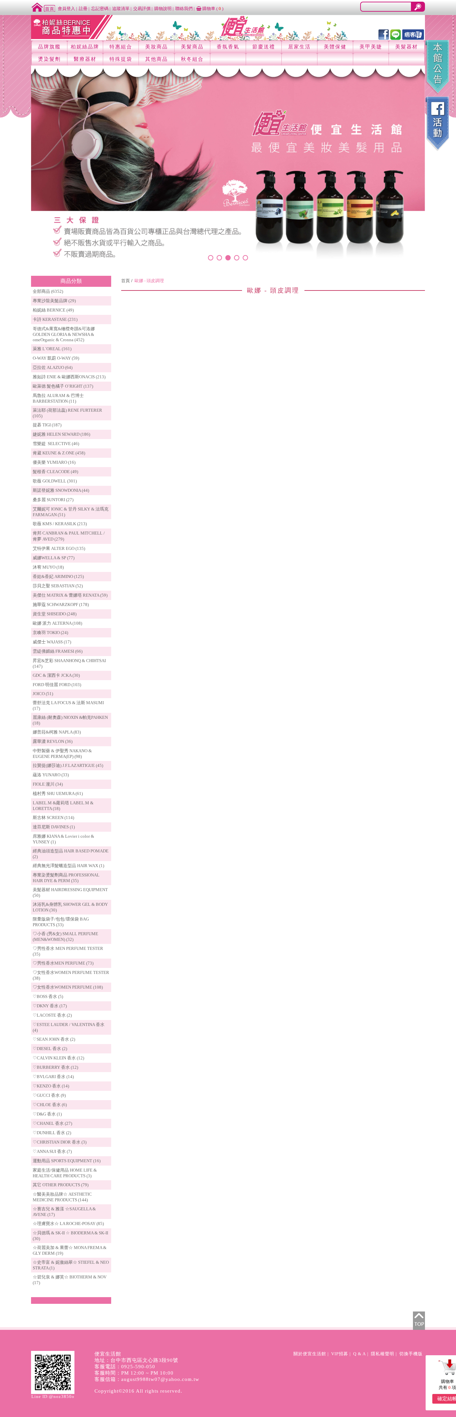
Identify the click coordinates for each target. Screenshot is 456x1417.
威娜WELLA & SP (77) (53, 557)
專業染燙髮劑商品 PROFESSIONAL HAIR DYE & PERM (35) (66, 877)
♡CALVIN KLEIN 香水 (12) (58, 1057)
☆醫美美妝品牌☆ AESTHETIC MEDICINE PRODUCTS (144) (62, 1197)
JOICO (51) (43, 693)
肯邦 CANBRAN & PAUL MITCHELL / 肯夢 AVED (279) (69, 536)
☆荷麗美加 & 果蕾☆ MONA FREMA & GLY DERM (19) (69, 1250)
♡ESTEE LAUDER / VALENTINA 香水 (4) (68, 1027)
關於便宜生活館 (309, 1353)
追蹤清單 (121, 8)
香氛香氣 (228, 46)
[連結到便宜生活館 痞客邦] (413, 34)
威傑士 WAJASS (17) (52, 641)
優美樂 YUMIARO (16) (54, 462)
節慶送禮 (263, 46)
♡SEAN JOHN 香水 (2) (54, 1039)
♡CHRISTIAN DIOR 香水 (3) (59, 1142)
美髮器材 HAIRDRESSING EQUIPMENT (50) (70, 892)
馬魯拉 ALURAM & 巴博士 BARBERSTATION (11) (58, 398)
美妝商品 (156, 46)
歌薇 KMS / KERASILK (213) (60, 523)
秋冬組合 (192, 59)
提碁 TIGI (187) (47, 424)
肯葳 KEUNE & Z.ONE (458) (59, 452)
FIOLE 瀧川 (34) (48, 784)
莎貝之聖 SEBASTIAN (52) (58, 585)
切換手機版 (411, 1353)
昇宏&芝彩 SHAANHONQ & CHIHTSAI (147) (69, 663)
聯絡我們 (184, 8)
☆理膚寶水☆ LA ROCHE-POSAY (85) (68, 1223)
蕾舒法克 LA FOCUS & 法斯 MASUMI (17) (68, 705)
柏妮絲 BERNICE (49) (53, 310)
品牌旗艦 (49, 46)
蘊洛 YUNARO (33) (51, 774)
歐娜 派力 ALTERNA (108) (57, 623)
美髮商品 (192, 46)
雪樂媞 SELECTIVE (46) (56, 443)
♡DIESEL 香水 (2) (50, 1048)
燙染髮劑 (49, 59)
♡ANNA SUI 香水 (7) (52, 1151)
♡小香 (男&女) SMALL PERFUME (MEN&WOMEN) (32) (65, 936)
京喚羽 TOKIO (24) (50, 632)
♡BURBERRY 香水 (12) (55, 1067)
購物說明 (163, 8)
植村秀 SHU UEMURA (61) (58, 793)
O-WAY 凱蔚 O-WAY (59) (56, 358)
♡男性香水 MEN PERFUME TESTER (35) (68, 951)
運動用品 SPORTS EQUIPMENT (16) (66, 1160)
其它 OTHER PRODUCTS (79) (60, 1184)
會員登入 (66, 8)
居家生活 (299, 46)
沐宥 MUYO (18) (48, 567)
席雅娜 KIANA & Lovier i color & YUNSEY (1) (63, 839)
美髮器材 (406, 46)
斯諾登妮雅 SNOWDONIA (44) (61, 490)
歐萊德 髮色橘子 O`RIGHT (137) (63, 386)
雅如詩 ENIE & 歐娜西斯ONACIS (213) (69, 376)
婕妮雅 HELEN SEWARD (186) (61, 434)
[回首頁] (43, 6)
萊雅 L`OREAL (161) (52, 348)
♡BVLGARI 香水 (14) (53, 1076)
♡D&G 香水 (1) (47, 1114)
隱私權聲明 (382, 1353)
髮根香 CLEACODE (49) (55, 471)
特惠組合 (120, 46)
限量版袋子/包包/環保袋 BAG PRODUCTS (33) (61, 922)
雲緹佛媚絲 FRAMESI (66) (57, 651)
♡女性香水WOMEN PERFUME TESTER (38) (71, 975)
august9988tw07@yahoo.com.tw (160, 1379)
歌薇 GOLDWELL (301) (55, 480)
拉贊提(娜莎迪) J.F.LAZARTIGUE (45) (68, 765)
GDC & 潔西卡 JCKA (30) (56, 675)
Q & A (359, 1353)
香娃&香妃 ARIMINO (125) (58, 576)
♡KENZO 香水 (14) (51, 1085)
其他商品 (156, 59)
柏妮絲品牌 (85, 46)
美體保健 (335, 46)
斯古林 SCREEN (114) (53, 817)
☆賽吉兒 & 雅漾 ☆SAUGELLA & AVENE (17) (64, 1211)
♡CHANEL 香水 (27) (52, 1123)
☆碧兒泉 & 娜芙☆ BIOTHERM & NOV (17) (69, 1279)
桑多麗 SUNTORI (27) (53, 499)
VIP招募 (339, 1353)
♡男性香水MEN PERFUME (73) (63, 963)
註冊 (83, 8)
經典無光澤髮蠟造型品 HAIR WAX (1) (68, 865)
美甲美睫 (371, 46)
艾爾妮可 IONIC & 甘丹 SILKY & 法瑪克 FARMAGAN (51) (70, 512)
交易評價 (142, 8)
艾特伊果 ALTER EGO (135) (59, 548)
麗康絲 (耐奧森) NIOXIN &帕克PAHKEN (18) (70, 720)
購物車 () (212, 8)
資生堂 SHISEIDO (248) (54, 613)
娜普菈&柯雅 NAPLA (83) (57, 732)
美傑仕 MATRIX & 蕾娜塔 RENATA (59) (70, 595)
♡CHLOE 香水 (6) (50, 1104)
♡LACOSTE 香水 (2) (52, 1015)
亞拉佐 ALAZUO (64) (52, 367)
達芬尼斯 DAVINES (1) (54, 826)
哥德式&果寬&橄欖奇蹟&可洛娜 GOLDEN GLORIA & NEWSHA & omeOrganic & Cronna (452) (64, 334)
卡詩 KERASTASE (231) (55, 319)
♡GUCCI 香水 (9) (49, 1095)
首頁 (125, 280)
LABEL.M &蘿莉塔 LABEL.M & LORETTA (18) (63, 805)
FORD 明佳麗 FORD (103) (57, 684)
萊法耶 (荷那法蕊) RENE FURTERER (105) (67, 413)
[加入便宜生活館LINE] (395, 34)
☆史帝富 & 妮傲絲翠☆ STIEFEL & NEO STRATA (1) (71, 1265)
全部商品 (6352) (48, 291)
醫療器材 (85, 59)
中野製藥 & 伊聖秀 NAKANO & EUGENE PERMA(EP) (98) (62, 753)
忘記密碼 (99, 8)
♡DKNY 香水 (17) (50, 1005)
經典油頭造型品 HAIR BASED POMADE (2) (70, 853)
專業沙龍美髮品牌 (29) (54, 300)
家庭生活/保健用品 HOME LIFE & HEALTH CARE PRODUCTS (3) (65, 1173)
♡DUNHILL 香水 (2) (52, 1132)
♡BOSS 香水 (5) (48, 996)
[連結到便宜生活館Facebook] (383, 34)
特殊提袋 (120, 59)
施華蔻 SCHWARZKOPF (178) (61, 604)
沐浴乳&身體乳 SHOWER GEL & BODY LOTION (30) (70, 907)
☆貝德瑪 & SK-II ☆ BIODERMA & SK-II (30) (70, 1235)
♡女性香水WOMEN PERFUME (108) (68, 987)
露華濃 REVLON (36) (52, 741)
